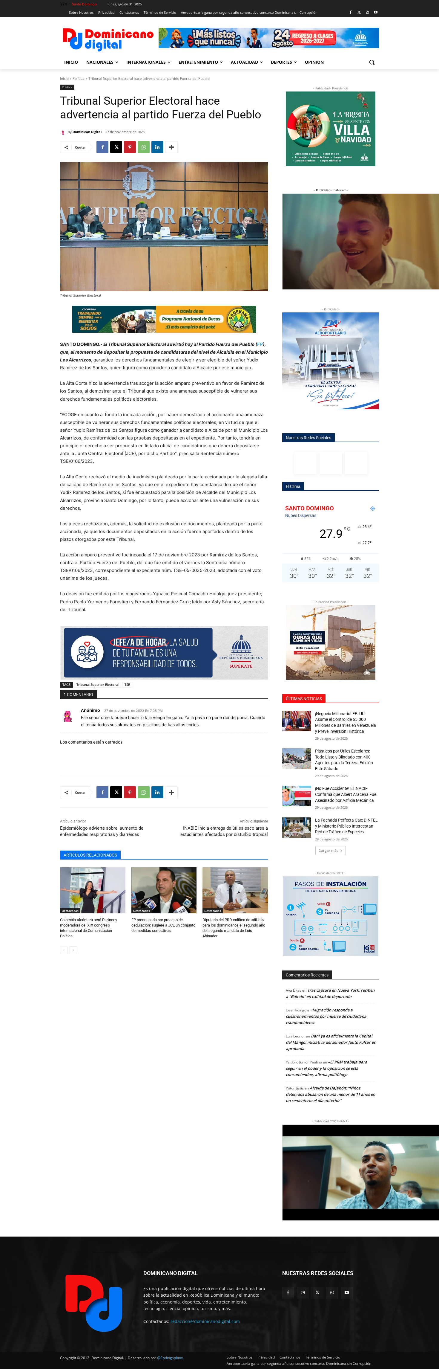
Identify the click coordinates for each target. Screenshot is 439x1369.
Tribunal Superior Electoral (97, 684)
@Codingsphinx (170, 1357)
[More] (171, 147)
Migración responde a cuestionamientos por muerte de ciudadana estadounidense (326, 1016)
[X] (116, 147)
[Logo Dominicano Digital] (108, 38)
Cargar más (328, 850)
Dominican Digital (87, 131)
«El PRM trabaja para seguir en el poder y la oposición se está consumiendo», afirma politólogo (326, 1068)
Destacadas (70, 911)
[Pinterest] (130, 147)
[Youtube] (375, 12)
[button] (372, 62)
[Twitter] (359, 12)
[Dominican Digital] (64, 132)
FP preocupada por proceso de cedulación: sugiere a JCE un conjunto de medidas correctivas (163, 925)
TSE (127, 684)
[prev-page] (63, 950)
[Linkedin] (157, 147)
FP (260, 344)
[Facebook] (350, 12)
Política (79, 78)
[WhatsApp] (144, 147)
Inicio (64, 78)
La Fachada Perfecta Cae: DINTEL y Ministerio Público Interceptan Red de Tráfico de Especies (346, 826)
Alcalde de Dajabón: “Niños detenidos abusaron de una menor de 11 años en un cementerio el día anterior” (330, 1094)
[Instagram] (367, 12)
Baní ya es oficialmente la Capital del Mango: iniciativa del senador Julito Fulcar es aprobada (330, 1042)
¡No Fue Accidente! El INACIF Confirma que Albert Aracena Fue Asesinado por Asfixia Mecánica (345, 794)
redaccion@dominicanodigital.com (205, 1321)
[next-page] (73, 950)
